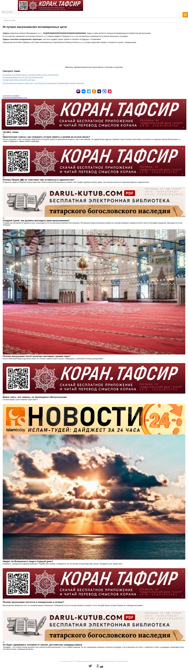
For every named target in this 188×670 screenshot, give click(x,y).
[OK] (94, 91)
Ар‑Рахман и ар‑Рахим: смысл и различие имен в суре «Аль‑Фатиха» (30, 75)
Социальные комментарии (15, 97)
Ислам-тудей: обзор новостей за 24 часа (19, 80)
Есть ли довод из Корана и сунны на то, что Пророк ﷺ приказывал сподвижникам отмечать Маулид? (43, 83)
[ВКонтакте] (84, 91)
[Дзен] (99, 91)
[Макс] (104, 91)
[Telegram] (89, 91)
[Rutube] (78, 91)
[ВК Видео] (110, 91)
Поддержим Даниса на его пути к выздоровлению (23, 77)
